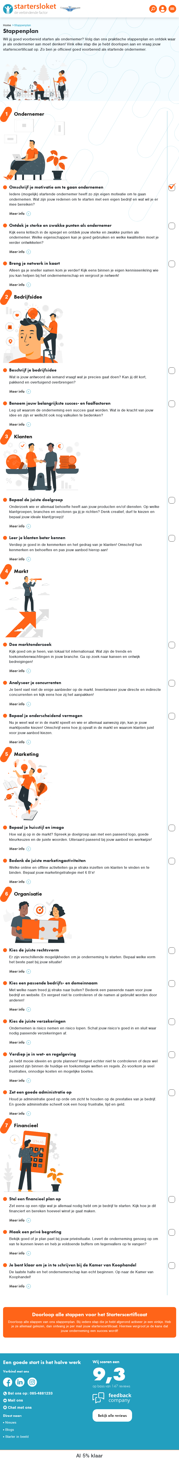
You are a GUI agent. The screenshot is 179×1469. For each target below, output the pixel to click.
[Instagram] (32, 1381)
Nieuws (10, 1422)
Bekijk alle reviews (112, 1415)
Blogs (9, 1430)
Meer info (17, 213)
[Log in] (163, 9)
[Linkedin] (19, 1381)
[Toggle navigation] (172, 9)
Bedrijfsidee (28, 296)
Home (7, 25)
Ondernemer (29, 113)
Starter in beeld (17, 1437)
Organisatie (28, 893)
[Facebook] (7, 1381)
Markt (21, 571)
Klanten (23, 436)
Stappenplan (22, 25)
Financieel (26, 1125)
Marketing (26, 754)
